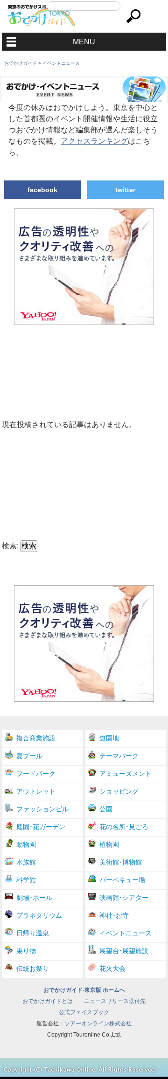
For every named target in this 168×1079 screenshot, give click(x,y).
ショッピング (119, 791)
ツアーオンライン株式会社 (98, 1023)
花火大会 (112, 968)
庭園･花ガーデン (40, 826)
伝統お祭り (32, 968)
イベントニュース (61, 63)
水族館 (26, 862)
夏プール (29, 756)
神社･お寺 (114, 915)
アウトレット (36, 791)
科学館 (26, 880)
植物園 (109, 844)
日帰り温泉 (32, 933)
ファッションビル (42, 809)
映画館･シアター (123, 897)
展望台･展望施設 (123, 950)
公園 (105, 809)
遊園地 (109, 738)
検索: (10, 546)
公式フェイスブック (84, 1012)
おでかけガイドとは (47, 1001)
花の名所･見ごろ (123, 826)
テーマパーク (119, 756)
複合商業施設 (36, 738)
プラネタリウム (39, 915)
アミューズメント (125, 773)
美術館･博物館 (120, 862)
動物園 (26, 844)
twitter (125, 190)
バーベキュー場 (122, 880)
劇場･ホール (34, 897)
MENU (84, 42)
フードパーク (36, 773)
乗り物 (26, 950)
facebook (42, 190)
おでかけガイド (20, 63)
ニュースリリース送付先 (115, 1001)
